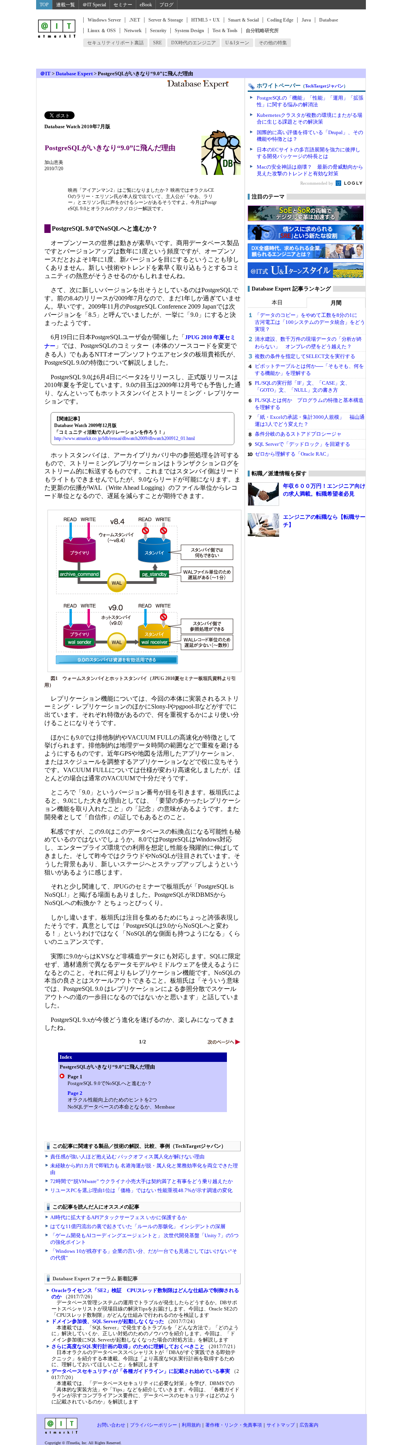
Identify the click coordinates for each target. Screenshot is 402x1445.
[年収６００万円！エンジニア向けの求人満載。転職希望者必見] (263, 494)
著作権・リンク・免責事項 (233, 1425)
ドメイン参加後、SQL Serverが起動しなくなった (107, 1321)
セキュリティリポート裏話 (115, 42)
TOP (44, 4)
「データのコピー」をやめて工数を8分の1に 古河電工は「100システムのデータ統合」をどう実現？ (310, 322)
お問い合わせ (111, 1425)
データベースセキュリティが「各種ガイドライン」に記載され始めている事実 (140, 1371)
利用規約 (191, 1425)
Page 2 (75, 1093)
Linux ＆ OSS (102, 30)
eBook (146, 4)
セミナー (122, 4)
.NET (134, 20)
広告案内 (309, 1425)
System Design (189, 30)
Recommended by (317, 183)
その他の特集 (273, 42)
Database (328, 20)
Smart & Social (243, 20)
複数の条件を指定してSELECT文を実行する (305, 356)
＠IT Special (94, 4)
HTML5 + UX (205, 20)
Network (133, 30)
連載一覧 (65, 4)
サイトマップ (281, 1425)
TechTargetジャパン (324, 86)
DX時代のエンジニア (193, 42)
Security (158, 30)
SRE (157, 42)
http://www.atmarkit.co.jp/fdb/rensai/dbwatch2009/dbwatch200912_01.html (124, 438)
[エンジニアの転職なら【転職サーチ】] (263, 525)
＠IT (45, 73)
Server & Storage (165, 20)
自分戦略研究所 (262, 30)
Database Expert (74, 73)
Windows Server (104, 20)
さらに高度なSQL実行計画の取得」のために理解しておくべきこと (128, 1346)
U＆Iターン (237, 42)
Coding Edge (280, 20)
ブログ (166, 4)
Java (306, 20)
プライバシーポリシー (153, 1425)
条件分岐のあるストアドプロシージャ (298, 434)
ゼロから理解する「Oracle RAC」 (293, 454)
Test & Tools (225, 30)
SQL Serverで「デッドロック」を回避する (302, 444)
